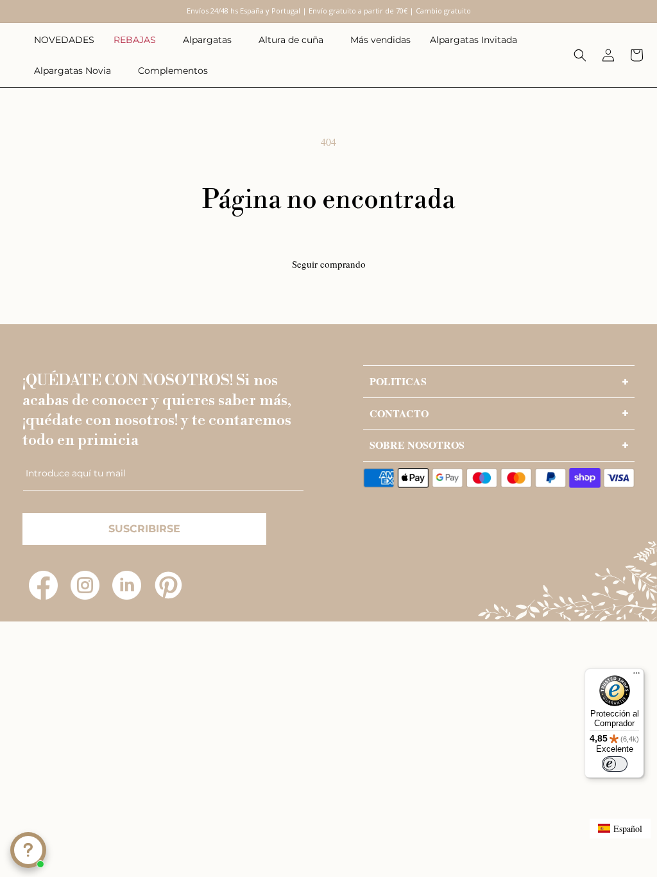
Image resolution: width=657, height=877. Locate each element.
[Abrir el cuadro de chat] (28, 850)
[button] (138, 39)
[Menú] (636, 676)
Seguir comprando (329, 263)
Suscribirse (144, 529)
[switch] (614, 764)
